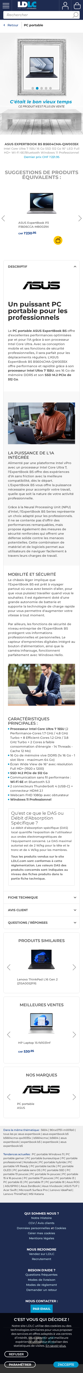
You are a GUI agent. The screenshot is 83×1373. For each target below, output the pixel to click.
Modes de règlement (41, 1284)
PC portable (33, 25)
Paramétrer (20, 1365)
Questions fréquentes (41, 1274)
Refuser (16, 1354)
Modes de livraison (41, 1279)
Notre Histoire (41, 1218)
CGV (32, 1223)
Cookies (60, 1228)
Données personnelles (33, 1228)
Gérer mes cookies (41, 1233)
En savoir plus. (56, 1345)
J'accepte (66, 1365)
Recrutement (41, 1259)
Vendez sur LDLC (41, 1254)
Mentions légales (41, 1238)
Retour (13, 25)
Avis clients (46, 1223)
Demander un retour (41, 1290)
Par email (41, 1309)
